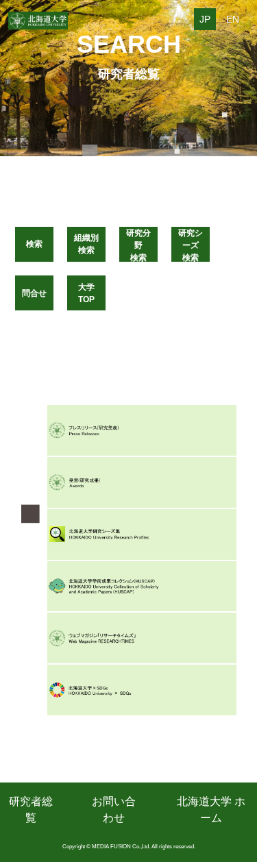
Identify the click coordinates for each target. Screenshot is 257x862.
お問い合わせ (114, 810)
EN (232, 19)
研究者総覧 (31, 810)
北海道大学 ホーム (211, 810)
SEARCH (129, 44)
